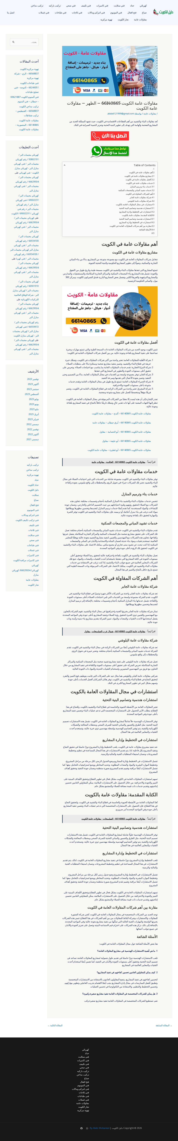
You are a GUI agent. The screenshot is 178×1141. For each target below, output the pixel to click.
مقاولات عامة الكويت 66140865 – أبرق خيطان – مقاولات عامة (121, 422)
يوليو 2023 (34, 399)
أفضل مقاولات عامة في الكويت (138, 179)
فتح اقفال (132, 12)
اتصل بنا (10, 12)
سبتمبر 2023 (33, 389)
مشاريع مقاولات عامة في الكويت (137, 176)
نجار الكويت (123, 19)
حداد (132, 5)
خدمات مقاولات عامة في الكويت (139, 183)
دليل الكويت (33, 489)
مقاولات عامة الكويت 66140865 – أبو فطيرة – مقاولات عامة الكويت (119, 450)
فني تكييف (86, 5)
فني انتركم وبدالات (96, 12)
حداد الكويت (33, 484)
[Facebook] (81, 1128)
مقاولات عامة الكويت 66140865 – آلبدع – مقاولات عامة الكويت (121, 413)
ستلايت (35, 494)
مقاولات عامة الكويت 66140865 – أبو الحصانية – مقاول (125, 431)
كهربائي (143, 5)
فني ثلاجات (77, 12)
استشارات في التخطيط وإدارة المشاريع (135, 211)
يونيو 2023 (34, 404)
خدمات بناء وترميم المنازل (140, 186)
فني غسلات (44, 12)
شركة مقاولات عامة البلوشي (139, 201)
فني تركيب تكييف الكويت (27, 520)
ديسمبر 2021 (32, 439)
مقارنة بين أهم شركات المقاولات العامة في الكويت (130, 226)
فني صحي (71, 5)
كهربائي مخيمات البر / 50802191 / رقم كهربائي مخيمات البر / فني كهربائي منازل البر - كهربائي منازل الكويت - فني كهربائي (26, 163)
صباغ (144, 12)
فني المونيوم (116, 12)
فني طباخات (60, 12)
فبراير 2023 (33, 419)
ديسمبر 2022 (32, 424)
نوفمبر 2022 (33, 429)
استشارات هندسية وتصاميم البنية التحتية (135, 208)
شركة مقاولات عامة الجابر (140, 197)
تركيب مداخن (37, 5)
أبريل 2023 (34, 414)
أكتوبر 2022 (33, 434)
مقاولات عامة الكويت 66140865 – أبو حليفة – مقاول (126, 441)
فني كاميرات (102, 5)
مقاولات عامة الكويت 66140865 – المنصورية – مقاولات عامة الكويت (27, 125)
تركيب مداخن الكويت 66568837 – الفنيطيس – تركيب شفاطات (27, 111)
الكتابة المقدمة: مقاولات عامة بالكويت (137, 215)
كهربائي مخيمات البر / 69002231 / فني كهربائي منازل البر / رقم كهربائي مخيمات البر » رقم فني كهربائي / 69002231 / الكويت (25, 204)
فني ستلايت (119, 5)
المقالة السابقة (164, 1025)
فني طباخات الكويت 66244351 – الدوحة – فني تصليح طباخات (26, 87)
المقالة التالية (55, 1025)
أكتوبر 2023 (33, 384)
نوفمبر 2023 (33, 379)
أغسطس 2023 (32, 394)
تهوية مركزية (106, 19)
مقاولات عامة (140, 19)
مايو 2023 (34, 409)
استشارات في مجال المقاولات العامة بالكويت (134, 204)
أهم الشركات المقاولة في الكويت (139, 194)
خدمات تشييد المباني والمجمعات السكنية (134, 190)
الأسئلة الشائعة (145, 229)
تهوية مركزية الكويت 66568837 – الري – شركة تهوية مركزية (26, 74)
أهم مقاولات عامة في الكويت (141, 172)
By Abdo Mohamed (99, 1128)
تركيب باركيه (55, 5)
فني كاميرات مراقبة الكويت (26, 560)
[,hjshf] (87, 1128)
